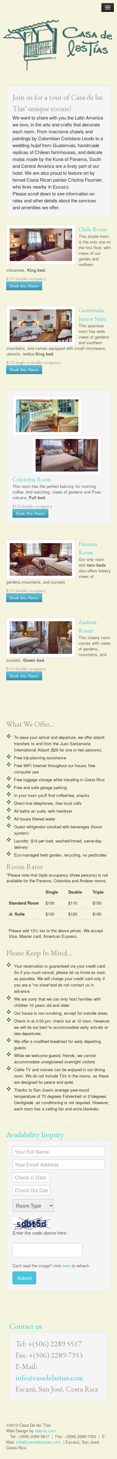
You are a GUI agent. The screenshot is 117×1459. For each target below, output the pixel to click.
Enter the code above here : (40, 1233)
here (67, 1266)
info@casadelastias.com (49, 1377)
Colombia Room (31, 479)
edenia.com (45, 1431)
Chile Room (93, 229)
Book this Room (24, 286)
